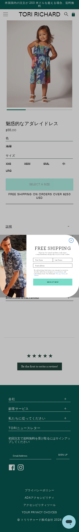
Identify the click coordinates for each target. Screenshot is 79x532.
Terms (36, 275)
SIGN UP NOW (52, 282)
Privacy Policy (61, 273)
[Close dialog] (71, 240)
